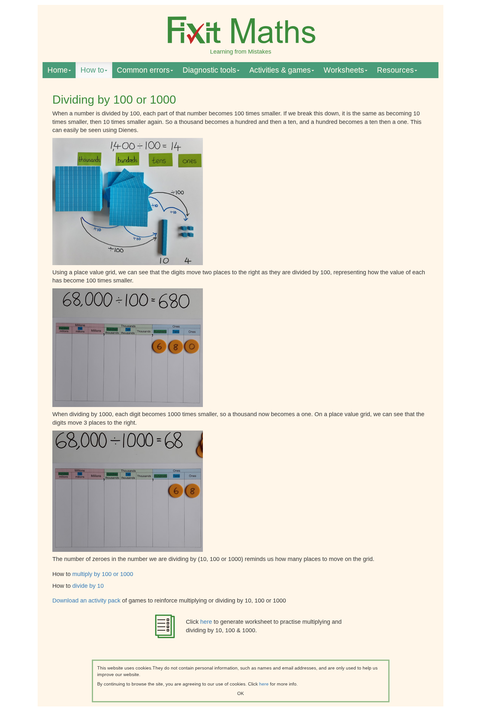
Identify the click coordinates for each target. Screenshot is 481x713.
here (207, 622)
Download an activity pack (87, 600)
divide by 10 (88, 586)
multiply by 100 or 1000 (102, 574)
